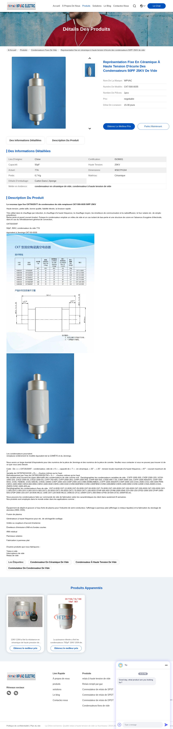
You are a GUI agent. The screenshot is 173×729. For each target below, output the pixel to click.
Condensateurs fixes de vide (44, 50)
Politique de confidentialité (17, 726)
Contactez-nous (60, 700)
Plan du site (35, 726)
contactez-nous (121, 6)
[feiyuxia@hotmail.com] (16, 693)
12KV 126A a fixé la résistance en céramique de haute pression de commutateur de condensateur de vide (25, 641)
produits (86, 6)
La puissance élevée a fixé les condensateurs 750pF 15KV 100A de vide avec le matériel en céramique (66, 641)
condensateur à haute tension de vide (96, 562)
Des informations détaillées (25, 140)
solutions (97, 6)
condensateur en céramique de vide (49, 562)
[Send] (166, 725)
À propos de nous (71, 6)
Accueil (56, 6)
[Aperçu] (21, 679)
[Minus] (166, 665)
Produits (23, 50)
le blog (107, 6)
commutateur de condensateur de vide (29, 568)
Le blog (56, 695)
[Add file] (119, 725)
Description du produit (65, 140)
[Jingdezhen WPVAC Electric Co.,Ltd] (21, 6)
